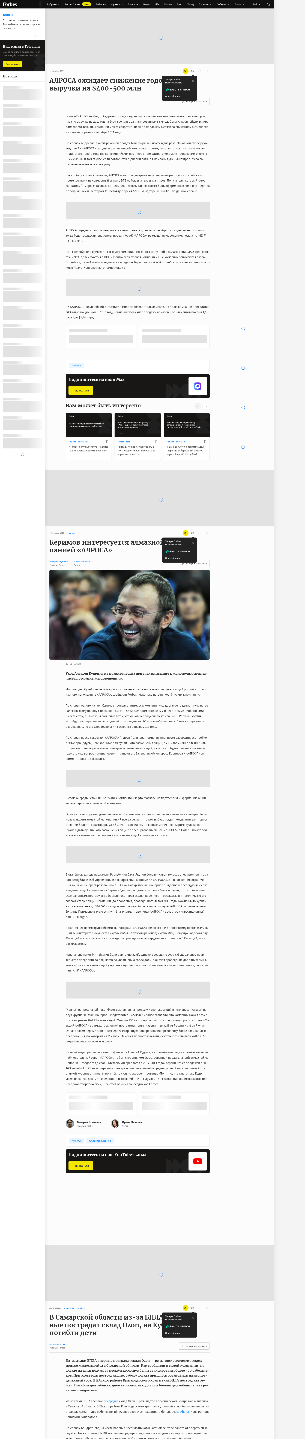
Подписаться (81, 334)
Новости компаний (78, 385)
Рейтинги (101, 4)
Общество (74, 1216)
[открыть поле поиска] (268, 4)
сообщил (182, 1411)
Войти (256, 4)
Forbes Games (77, 4)
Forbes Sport (124, 385)
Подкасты (133, 4)
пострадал (111, 1401)
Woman (168, 4)
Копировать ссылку (196, 101)
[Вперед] (215, 281)
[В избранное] (107, 385)
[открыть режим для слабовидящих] (186, 71)
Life (157, 4)
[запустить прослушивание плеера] (193, 71)
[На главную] (10, 4)
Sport (180, 4)
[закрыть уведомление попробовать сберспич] (193, 81)
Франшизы (117, 4)
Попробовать (172, 96)
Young (190, 4)
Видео (146, 4)
